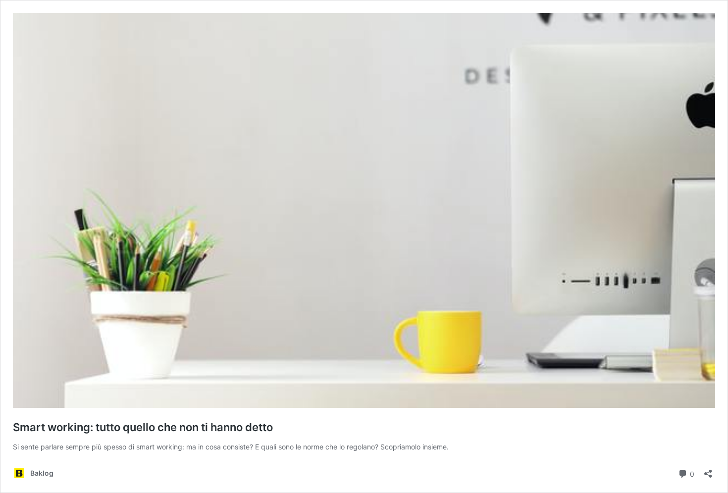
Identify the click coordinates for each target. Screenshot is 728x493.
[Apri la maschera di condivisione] (708, 470)
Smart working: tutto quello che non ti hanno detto (143, 427)
